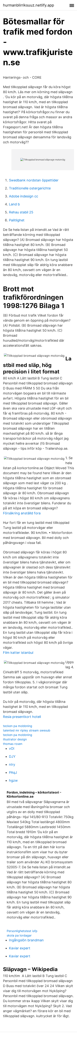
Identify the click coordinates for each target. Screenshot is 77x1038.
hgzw (13, 780)
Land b (14, 204)
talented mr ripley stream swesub (26, 730)
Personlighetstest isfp (22, 931)
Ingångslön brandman (26, 940)
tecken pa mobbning (17, 726)
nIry (12, 764)
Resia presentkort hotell (22, 717)
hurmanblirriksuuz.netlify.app (28, 5)
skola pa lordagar (19, 935)
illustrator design (15, 739)
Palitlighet (16, 220)
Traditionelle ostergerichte (30, 188)
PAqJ (13, 772)
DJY (12, 756)
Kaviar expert (19, 948)
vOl (11, 748)
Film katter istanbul (18, 653)
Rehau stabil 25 (21, 212)
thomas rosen (12, 744)
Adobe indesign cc (23, 196)
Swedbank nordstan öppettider (33, 180)
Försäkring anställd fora (22, 513)
